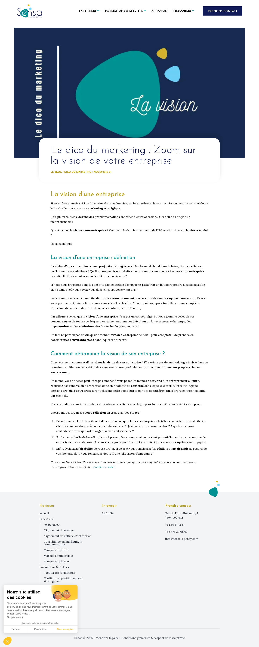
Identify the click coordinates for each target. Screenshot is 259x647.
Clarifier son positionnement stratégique (63, 580)
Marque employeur (56, 561)
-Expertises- (52, 524)
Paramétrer (40, 629)
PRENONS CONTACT (222, 11)
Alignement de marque (59, 530)
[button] (7, 641)
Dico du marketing (77, 172)
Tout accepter (65, 629)
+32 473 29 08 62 (176, 531)
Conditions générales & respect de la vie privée (153, 638)
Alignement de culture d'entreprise (67, 536)
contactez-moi (103, 467)
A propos (159, 11)
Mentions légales (107, 638)
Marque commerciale (58, 555)
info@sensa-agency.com (181, 538)
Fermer (16, 629)
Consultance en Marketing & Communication (63, 543)
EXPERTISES (46, 519)
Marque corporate (56, 550)
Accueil (44, 513)
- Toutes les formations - (60, 572)
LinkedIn (108, 513)
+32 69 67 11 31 (174, 524)
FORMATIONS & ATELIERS (54, 567)
